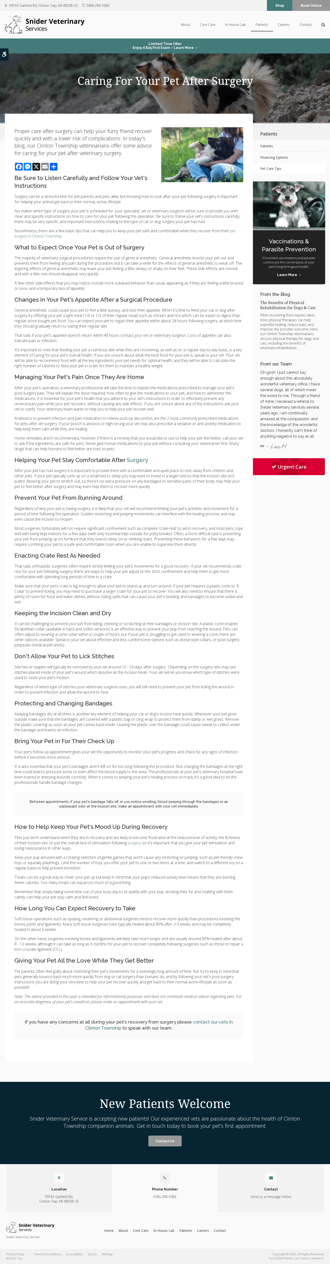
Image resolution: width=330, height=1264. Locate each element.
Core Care (207, 24)
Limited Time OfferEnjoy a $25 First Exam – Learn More (163, 46)
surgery (134, 842)
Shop (279, 5)
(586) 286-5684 (97, 5)
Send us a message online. (271, 1196)
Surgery (137, 460)
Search (92, 1254)
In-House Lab (235, 24)
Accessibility (74, 1254)
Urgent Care (292, 467)
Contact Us (165, 1141)
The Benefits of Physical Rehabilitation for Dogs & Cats (288, 305)
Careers (284, 24)
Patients (262, 24)
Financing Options (274, 157)
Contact (306, 24)
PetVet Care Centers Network (303, 1258)
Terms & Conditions (47, 1254)
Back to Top (14, 1258)
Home (109, 1230)
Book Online (311, 5)
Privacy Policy (15, 1254)
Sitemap (107, 1254)
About (185, 24)
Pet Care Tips (270, 168)
